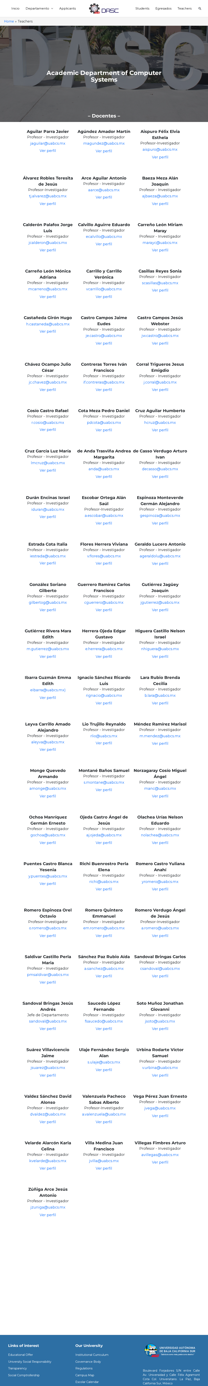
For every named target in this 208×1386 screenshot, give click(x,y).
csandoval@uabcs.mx (160, 968)
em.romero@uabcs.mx (104, 928)
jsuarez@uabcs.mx (48, 1067)
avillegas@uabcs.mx (160, 1155)
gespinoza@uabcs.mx (160, 515)
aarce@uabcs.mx (104, 190)
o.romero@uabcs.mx (48, 928)
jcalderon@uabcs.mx (48, 242)
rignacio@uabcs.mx (104, 695)
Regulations (83, 1368)
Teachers (185, 8)
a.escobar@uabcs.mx (104, 515)
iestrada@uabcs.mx (48, 556)
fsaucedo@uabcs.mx (104, 1021)
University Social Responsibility (29, 1362)
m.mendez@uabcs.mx (160, 736)
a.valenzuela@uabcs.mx (104, 1114)
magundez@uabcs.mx (104, 143)
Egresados (163, 8)
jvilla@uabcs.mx (104, 1161)
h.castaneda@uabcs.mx (48, 324)
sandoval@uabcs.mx (48, 1021)
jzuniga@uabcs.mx (47, 1207)
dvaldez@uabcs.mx (48, 1114)
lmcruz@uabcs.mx (48, 463)
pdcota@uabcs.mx (104, 422)
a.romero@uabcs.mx (160, 928)
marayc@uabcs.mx (160, 242)
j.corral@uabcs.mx (160, 382)
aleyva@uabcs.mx (47, 742)
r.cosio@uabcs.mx (47, 422)
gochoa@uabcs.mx (47, 835)
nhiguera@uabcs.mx (160, 649)
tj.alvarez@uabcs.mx (48, 196)
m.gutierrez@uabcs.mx (48, 649)
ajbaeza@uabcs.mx (160, 196)
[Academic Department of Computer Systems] (104, 8)
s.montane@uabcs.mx (104, 782)
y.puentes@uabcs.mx (47, 876)
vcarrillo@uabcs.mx (104, 289)
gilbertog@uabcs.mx (48, 602)
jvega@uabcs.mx (160, 1108)
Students (142, 8)
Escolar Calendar (87, 1382)
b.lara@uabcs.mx (160, 695)
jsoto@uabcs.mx (160, 1021)
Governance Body (88, 1362)
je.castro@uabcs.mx (104, 335)
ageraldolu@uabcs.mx (160, 556)
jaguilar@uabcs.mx (47, 143)
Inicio (15, 8)
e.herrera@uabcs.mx (104, 649)
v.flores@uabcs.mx (104, 556)
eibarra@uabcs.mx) (48, 690)
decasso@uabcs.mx (160, 469)
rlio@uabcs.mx (103, 736)
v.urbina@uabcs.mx (160, 1067)
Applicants (67, 8)
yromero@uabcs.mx (160, 881)
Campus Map (84, 1375)
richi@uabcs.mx (104, 881)
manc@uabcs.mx (160, 788)
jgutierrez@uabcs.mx (160, 602)
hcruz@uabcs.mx (160, 422)
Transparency (17, 1368)
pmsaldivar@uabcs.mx (48, 974)
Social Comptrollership (24, 1375)
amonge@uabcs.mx (47, 788)
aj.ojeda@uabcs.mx (104, 835)
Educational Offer (20, 1355)
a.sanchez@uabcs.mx (104, 968)
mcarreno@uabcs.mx (47, 289)
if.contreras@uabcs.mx (104, 382)
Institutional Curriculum (91, 1355)
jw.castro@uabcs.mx (160, 335)
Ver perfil (48, 151)
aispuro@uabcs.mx (160, 149)
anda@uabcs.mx (104, 469)
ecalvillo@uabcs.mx (104, 236)
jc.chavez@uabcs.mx (48, 382)
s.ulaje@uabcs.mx (104, 1062)
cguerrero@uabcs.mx (104, 602)
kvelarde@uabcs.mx (47, 1161)
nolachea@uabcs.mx (160, 835)
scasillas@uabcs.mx (160, 283)
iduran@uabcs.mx (47, 509)
